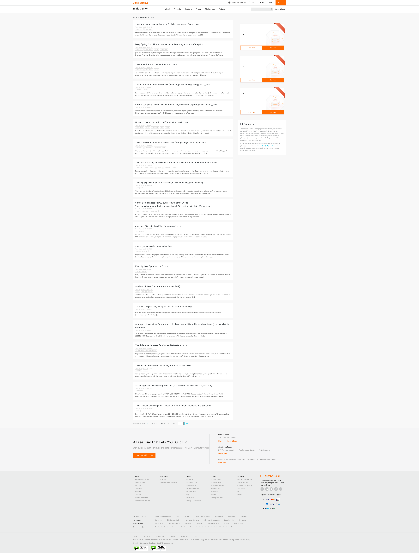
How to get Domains (192, 520)
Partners (222, 9)
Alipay (248, 540)
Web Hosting (232, 517)
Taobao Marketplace (151, 540)
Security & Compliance (244, 485)
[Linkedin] (267, 489)
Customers (138, 488)
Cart (253, 2)
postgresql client (160, 147)
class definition (149, 167)
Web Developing (213, 523)
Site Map (239, 494)
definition (139, 167)
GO (187, 423)
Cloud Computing (174, 523)
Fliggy (202, 540)
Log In (270, 2)
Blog (187, 494)
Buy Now (273, 48)
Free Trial (163, 479)
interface (167, 167)
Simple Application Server (168, 482)
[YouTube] (276, 489)
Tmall (160, 540)
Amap (220, 540)
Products (177, 9)
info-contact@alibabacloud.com (268, 146)
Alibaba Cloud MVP (243, 482)
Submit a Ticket (216, 482)
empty (159, 167)
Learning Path (229, 520)
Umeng (231, 540)
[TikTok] (280, 489)
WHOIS (239, 491)
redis (156, 49)
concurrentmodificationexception (146, 350)
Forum (213, 494)
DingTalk (242, 540)
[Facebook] (262, 489)
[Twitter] (271, 489)
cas (138, 291)
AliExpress (175, 540)
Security (243, 517)
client (174, 167)
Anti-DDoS (187, 517)
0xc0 (138, 411)
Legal (173, 536)
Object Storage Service (202, 517)
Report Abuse (215, 488)
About (167, 9)
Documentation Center (244, 479)
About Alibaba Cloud (142, 479)
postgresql (149, 29)
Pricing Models (140, 482)
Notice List (184, 536)
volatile (150, 291)
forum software (141, 271)
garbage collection (142, 251)
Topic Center (159, 523)
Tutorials (226, 523)
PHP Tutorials (238, 523)
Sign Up (281, 3)
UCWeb (225, 540)
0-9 (232, 527)
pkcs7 (146, 89)
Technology (189, 479)
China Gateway (191, 485)
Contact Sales (280, 9)
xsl (162, 127)
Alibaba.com (183, 540)
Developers (199, 523)
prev (143, 291)
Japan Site (158, 520)
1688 (190, 540)
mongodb (139, 29)
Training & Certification (193, 501)
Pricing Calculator (217, 498)
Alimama (196, 540)
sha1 (145, 370)
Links (195, 536)
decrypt (139, 89)
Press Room (241, 488)
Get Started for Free (144, 455)
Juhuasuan (167, 540)
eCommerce (219, 517)
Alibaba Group (138, 540)
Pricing (198, 9)
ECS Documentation (173, 520)
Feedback (214, 491)
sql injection (140, 231)
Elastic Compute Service (163, 517)
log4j (167, 127)
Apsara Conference (141, 498)
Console (261, 2)
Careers (135, 536)
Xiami (237, 540)
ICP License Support (192, 488)
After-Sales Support (217, 485)
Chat (220, 441)
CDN (177, 517)
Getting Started (191, 491)
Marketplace (210, 9)
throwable (164, 49)
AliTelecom (214, 540)
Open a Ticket (222, 453)
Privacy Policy (161, 536)
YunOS (207, 540)
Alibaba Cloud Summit (142, 501)
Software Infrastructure (211, 520)
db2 (138, 211)
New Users (242, 520)
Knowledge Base (191, 482)
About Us (147, 536)
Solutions (188, 9)
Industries (188, 523)
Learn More (251, 48)
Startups (138, 494)
